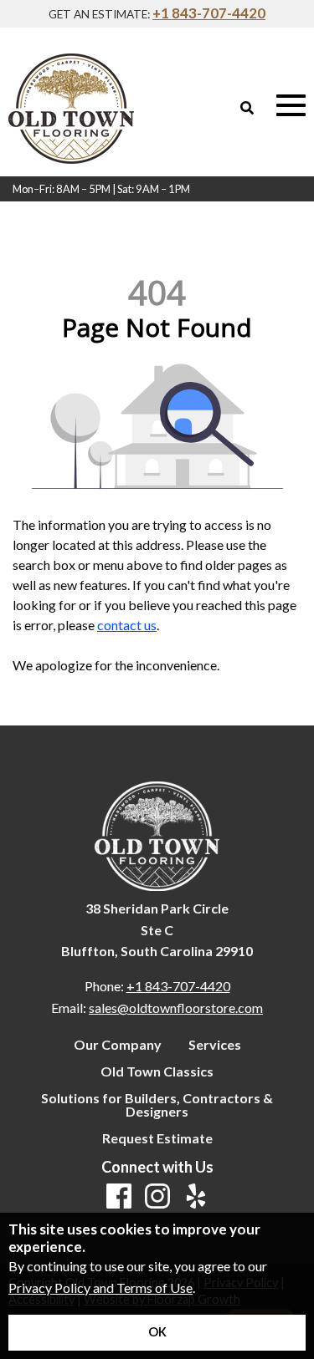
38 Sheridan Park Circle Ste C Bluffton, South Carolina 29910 (157, 929)
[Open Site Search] (247, 108)
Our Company (118, 1044)
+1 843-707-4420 (208, 13)
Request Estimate (157, 1138)
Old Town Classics (157, 1071)
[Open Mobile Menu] (291, 105)
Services (214, 1044)
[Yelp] (195, 1196)
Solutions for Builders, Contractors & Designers (157, 1105)
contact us (127, 625)
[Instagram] (157, 1196)
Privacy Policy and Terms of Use (100, 1287)
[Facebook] (118, 1196)
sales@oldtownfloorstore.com (176, 1007)
